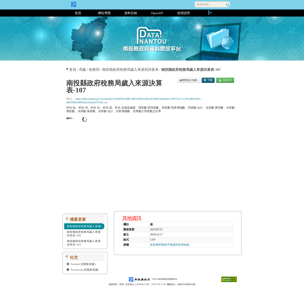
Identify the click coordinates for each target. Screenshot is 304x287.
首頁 (78, 13)
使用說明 (183, 13)
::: (63, 13)
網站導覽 (104, 13)
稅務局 (94, 69)
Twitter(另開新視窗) (83, 264)
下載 (209, 80)
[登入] (210, 13)
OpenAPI (157, 13)
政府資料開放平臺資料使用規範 (169, 244)
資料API (227, 80)
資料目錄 (130, 13)
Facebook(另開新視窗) (84, 269)
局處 (82, 69)
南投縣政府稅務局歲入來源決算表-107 (191, 69)
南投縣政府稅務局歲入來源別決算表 (130, 69)
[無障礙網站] (229, 279)
